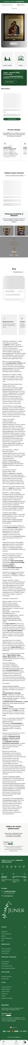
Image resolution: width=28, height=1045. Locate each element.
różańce (10, 460)
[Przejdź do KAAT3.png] (21, 58)
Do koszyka (12, 204)
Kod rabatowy (4, 963)
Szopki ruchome (5, 991)
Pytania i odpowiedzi (6, 938)
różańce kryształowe (18, 506)
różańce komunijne (17, 519)
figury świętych (18, 590)
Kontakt (3, 936)
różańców (11, 496)
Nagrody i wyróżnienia (6, 998)
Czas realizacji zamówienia (8, 968)
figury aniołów (6, 611)
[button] (13, 927)
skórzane (19, 788)
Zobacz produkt (12, 119)
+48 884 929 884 (10, 892)
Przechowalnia (5, 953)
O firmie (3, 996)
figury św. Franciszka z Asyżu (10, 615)
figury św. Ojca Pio (7, 608)
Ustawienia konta (5, 951)
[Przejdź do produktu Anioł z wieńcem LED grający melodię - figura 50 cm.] (12, 189)
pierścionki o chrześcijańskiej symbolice (12, 799)
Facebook (4, 993)
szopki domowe (13, 393)
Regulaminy (4, 931)
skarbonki (11, 473)
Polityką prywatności (11, 1020)
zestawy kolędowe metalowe (10, 698)
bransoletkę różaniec (19, 536)
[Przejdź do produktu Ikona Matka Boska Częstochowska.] (12, 102)
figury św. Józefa (7, 601)
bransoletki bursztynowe (13, 783)
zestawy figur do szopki (14, 443)
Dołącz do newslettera (10, 844)
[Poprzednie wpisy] (20, 301)
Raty (2, 940)
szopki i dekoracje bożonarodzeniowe (11, 462)
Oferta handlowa (5, 989)
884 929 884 (22, 5)
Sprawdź (14, 43)
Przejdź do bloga (17, 272)
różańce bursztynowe (16, 547)
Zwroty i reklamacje (6, 933)
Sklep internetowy (13, 1037)
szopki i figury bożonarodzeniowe (11, 352)
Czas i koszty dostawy (6, 966)
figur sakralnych (10, 585)
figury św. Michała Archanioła (10, 605)
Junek (9, 453)
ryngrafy (8, 291)
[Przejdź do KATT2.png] (7, 58)
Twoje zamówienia (6, 948)
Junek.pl (13, 376)
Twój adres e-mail (8, 842)
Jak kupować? (5, 978)
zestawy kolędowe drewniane (10, 686)
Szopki (21, 65)
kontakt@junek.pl (8, 896)
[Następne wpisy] (23, 301)
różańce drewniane (13, 501)
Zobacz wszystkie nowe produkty (14, 175)
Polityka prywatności (6, 976)
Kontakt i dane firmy (6, 987)
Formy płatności (5, 961)
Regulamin (17, 1017)
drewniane (11, 788)
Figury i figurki (7, 65)
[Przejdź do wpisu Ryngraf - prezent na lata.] (14, 282)
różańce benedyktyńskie (9, 513)
